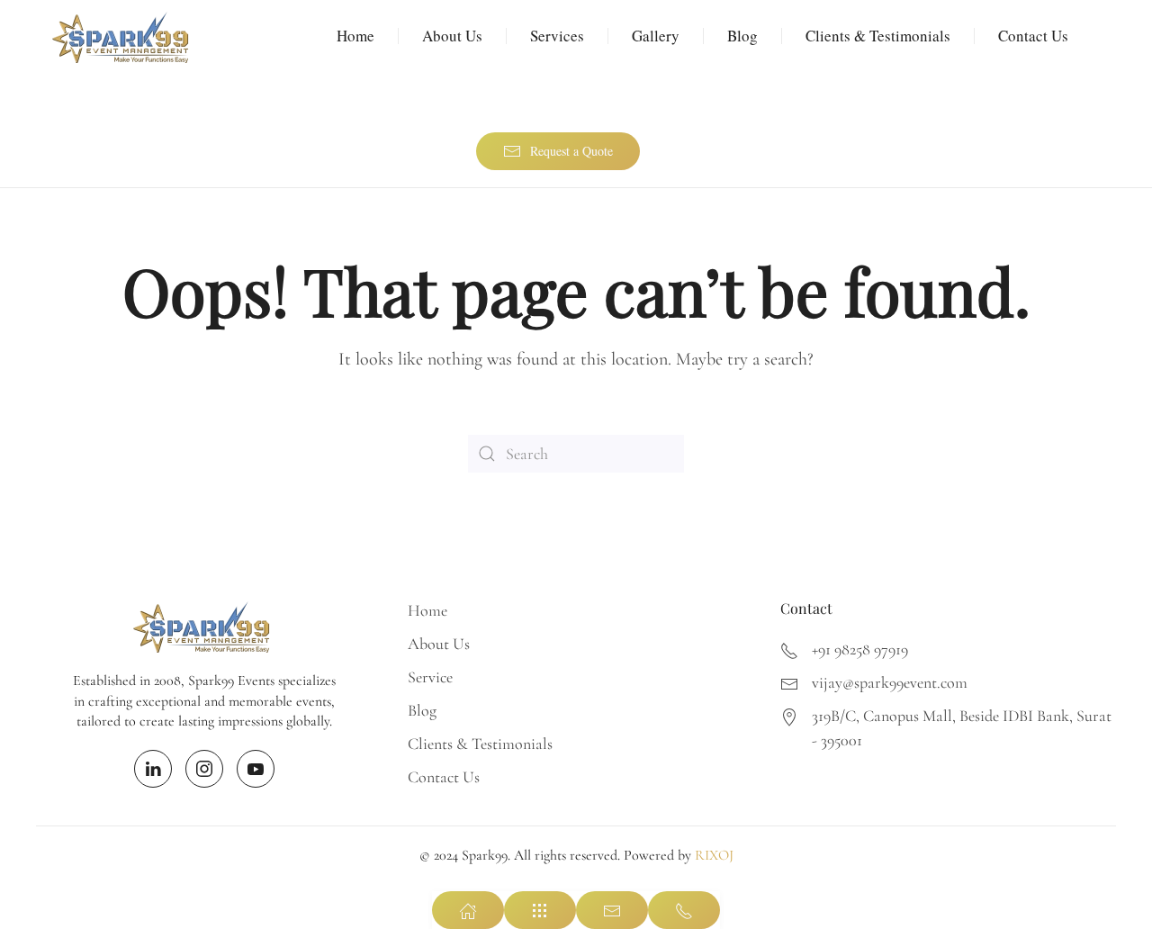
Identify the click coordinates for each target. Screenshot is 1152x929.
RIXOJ (714, 855)
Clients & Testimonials (878, 35)
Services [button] (557, 35)
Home (355, 35)
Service (430, 677)
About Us (452, 35)
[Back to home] (122, 36)
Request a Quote (571, 150)
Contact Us (1033, 35)
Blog (742, 35)
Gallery (656, 35)
